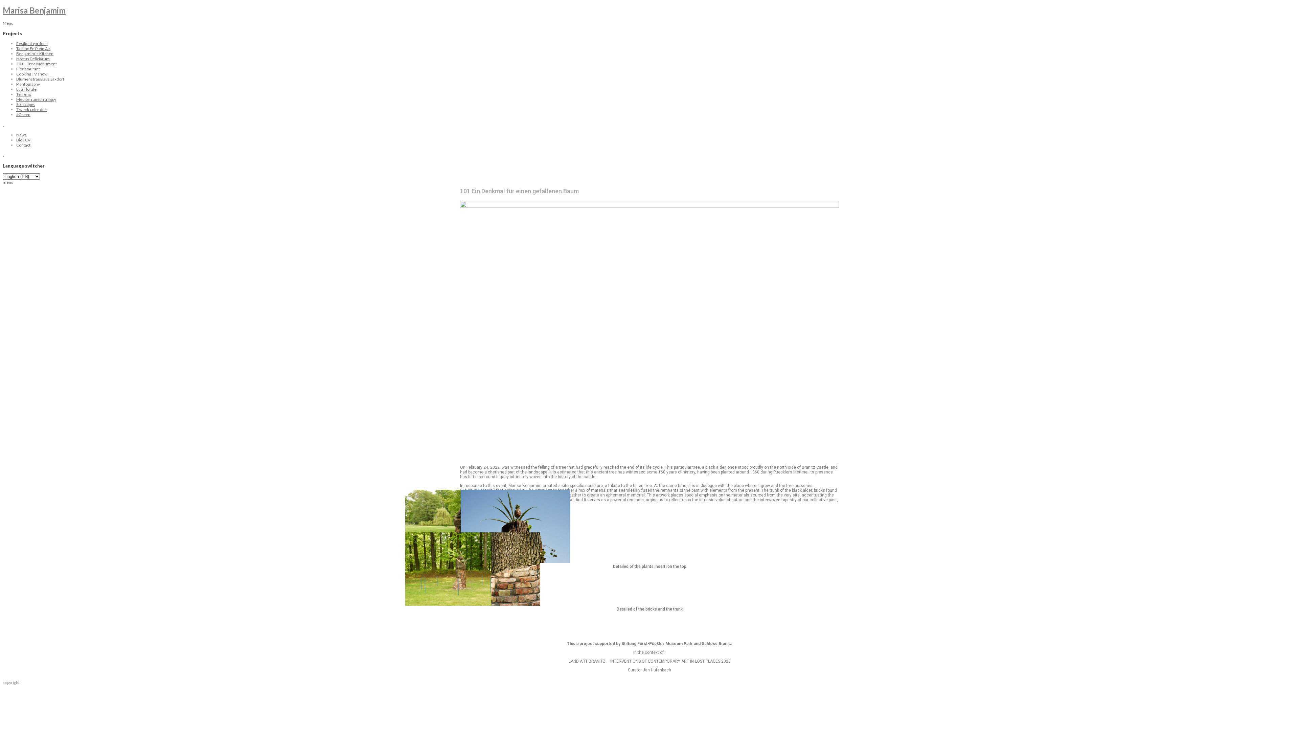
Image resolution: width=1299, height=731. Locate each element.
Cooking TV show (31, 73)
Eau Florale (26, 89)
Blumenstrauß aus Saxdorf (40, 79)
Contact (23, 145)
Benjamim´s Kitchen (34, 53)
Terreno (23, 94)
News (21, 134)
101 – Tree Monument (36, 63)
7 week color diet (31, 109)
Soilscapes (25, 104)
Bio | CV (23, 139)
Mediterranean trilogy (36, 99)
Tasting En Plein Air (33, 48)
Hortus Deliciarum (33, 58)
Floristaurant (28, 68)
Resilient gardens (32, 43)
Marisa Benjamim (34, 10)
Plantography (28, 84)
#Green (23, 114)
